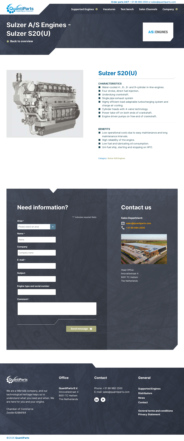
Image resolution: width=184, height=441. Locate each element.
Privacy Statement (149, 414)
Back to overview (21, 41)
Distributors (145, 393)
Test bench (127, 9)
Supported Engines (82, 9)
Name (21, 233)
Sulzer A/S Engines (116, 158)
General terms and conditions (155, 410)
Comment (23, 299)
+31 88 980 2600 (135, 227)
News (141, 397)
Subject (21, 273)
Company (168, 9)
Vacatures (109, 9)
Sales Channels (148, 9)
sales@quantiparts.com (163, 2)
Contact (143, 402)
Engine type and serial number (33, 286)
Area (20, 220)
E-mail (21, 259)
